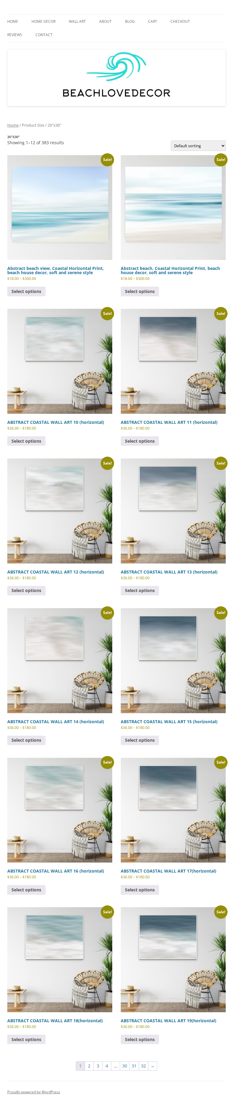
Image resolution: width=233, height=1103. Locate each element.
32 (143, 1066)
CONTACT (43, 34)
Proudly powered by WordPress (33, 1091)
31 (134, 1066)
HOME (12, 21)
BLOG (130, 21)
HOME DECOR (44, 21)
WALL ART (77, 21)
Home (13, 125)
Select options (26, 291)
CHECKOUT (180, 21)
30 (124, 1066)
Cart (152, 21)
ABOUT (105, 21)
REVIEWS (14, 34)
